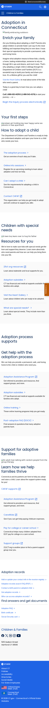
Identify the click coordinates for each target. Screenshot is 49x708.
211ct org (14, 266)
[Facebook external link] (3, 635)
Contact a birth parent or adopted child (17, 588)
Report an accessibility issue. (37, 2)
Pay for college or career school (20, 527)
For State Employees (10, 682)
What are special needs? (17, 307)
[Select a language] (45, 6)
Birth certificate (7, 613)
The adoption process (15, 152)
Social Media (6, 680)
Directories (6, 677)
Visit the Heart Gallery (11, 80)
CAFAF (9, 488)
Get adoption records (10, 592)
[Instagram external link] (14, 635)
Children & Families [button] (13, 13)
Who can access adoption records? (15, 596)
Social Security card (9, 617)
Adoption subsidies (14, 279)
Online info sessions (14, 165)
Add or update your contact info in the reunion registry (23, 580)
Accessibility (6, 674)
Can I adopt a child (14, 180)
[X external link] (7, 635)
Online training (11, 407)
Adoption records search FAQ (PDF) (16, 584)
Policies (4, 671)
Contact (12, 196)
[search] (40, 6)
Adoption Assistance (19, 376)
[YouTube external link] (19, 635)
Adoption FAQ (7, 608)
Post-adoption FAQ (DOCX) (18, 420)
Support (12, 543)
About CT (5, 668)
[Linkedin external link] (10, 635)
